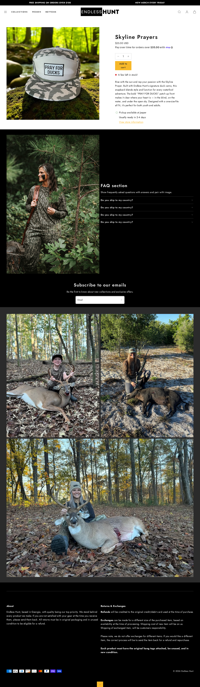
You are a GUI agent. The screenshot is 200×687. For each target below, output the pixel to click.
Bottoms (51, 12)
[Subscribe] (121, 300)
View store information (131, 122)
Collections (19, 12)
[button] (5, 12)
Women (36, 12)
